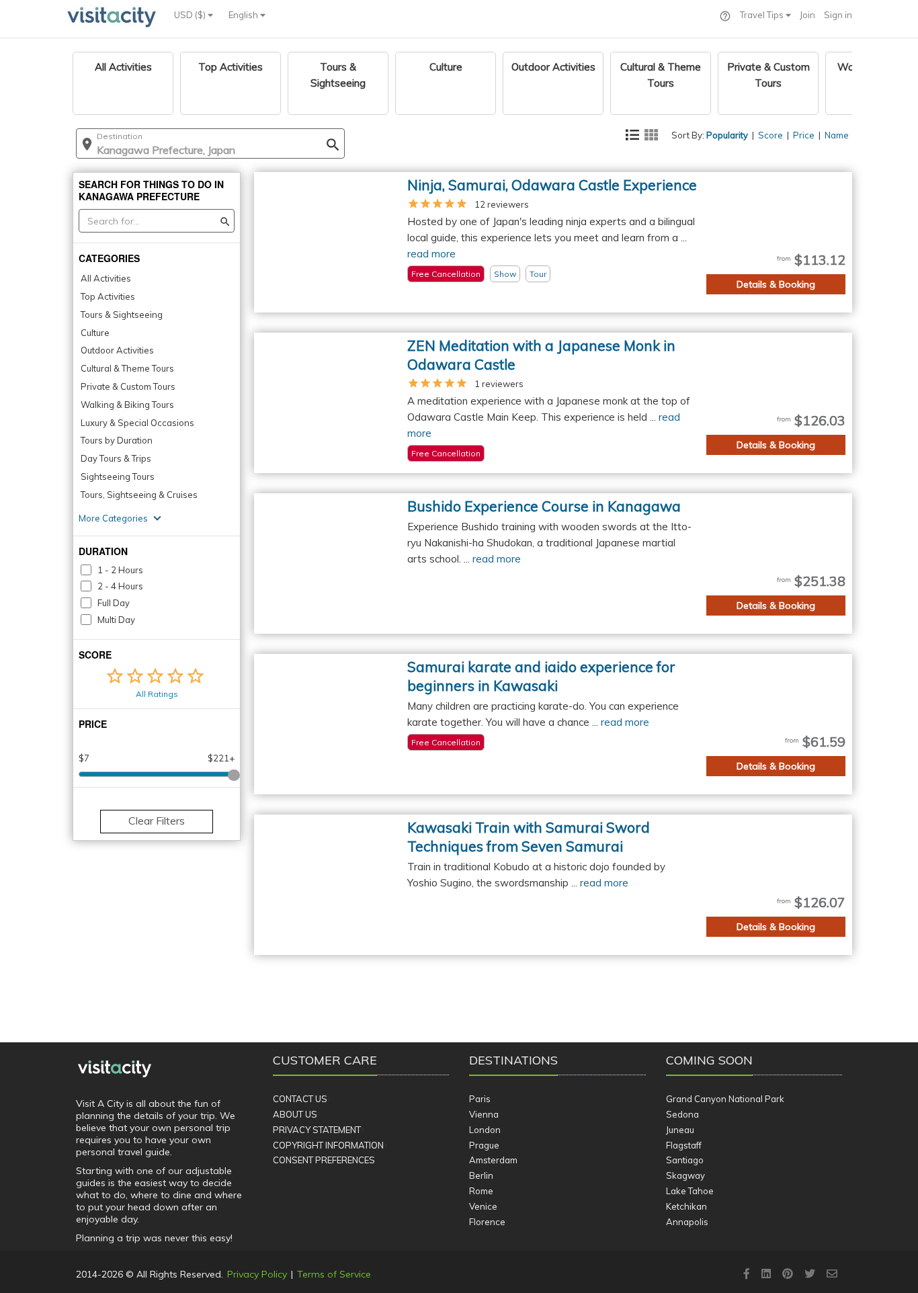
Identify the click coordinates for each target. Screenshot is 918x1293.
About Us (295, 1114)
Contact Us (300, 1098)
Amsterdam (493, 1160)
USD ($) (191, 14)
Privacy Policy (257, 1274)
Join (807, 14)
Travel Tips (763, 14)
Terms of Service (334, 1274)
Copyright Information (328, 1145)
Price (804, 135)
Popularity (727, 135)
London (485, 1129)
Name (837, 135)
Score (770, 135)
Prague (484, 1145)
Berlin (481, 1175)
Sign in (838, 14)
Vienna (484, 1114)
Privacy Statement (317, 1129)
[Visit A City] (114, 1069)
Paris (480, 1098)
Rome (481, 1190)
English (244, 14)
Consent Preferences (324, 1160)
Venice (483, 1206)
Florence (487, 1221)
